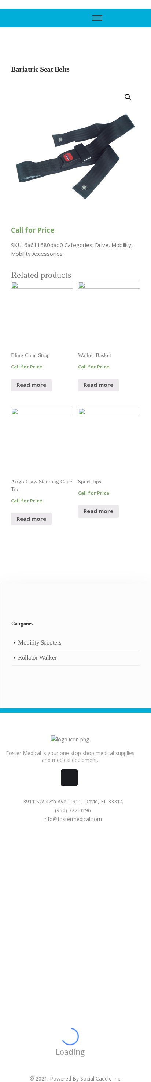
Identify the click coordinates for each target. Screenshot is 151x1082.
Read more (31, 384)
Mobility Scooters (40, 642)
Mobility (121, 244)
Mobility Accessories (37, 253)
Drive (101, 244)
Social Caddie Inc (100, 1078)
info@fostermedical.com (72, 819)
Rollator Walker (37, 657)
